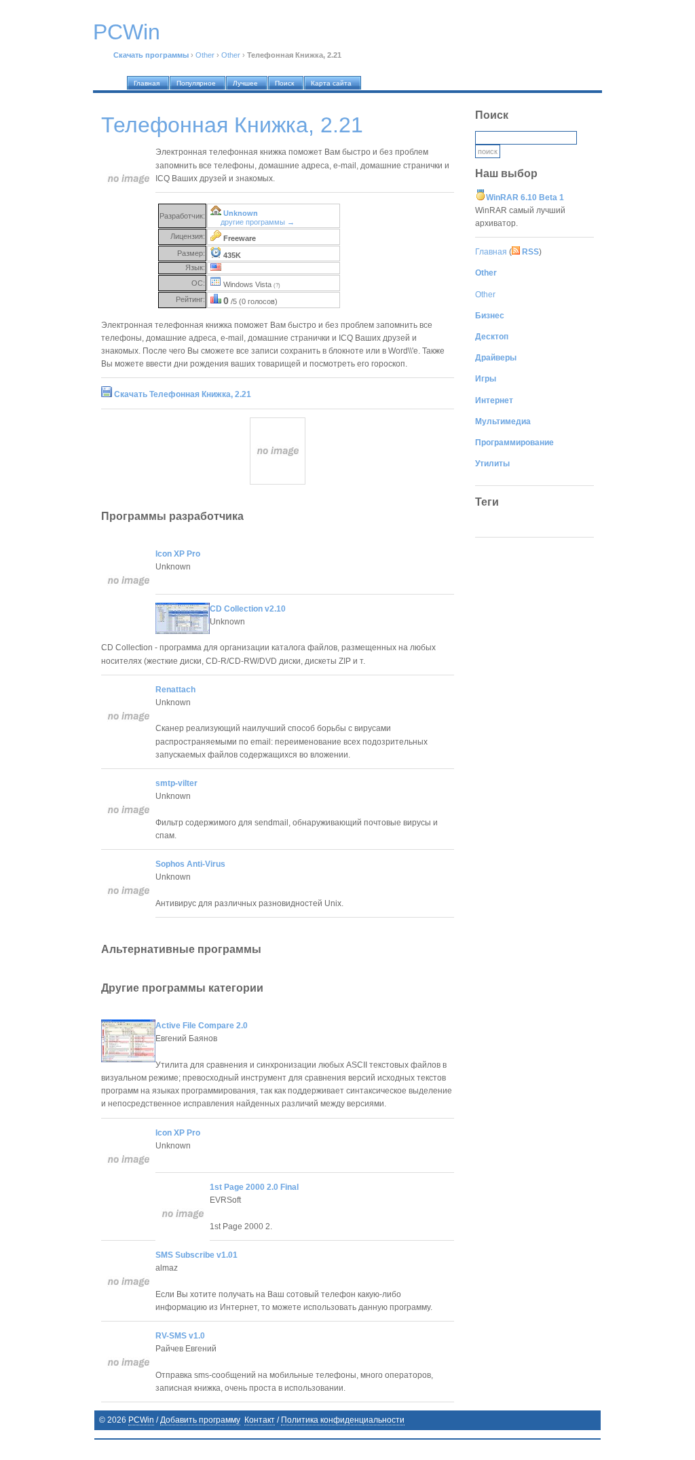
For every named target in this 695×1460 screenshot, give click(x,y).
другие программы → (258, 222)
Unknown (240, 213)
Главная (491, 252)
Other (204, 55)
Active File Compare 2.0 (201, 1025)
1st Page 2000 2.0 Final (254, 1187)
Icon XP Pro (177, 554)
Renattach (175, 689)
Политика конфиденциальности (343, 1420)
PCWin (141, 1420)
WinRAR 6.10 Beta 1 (525, 197)
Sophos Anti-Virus (190, 864)
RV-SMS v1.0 (180, 1336)
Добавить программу (200, 1420)
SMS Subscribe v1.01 (196, 1255)
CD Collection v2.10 (248, 609)
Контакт (259, 1420)
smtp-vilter (176, 783)
